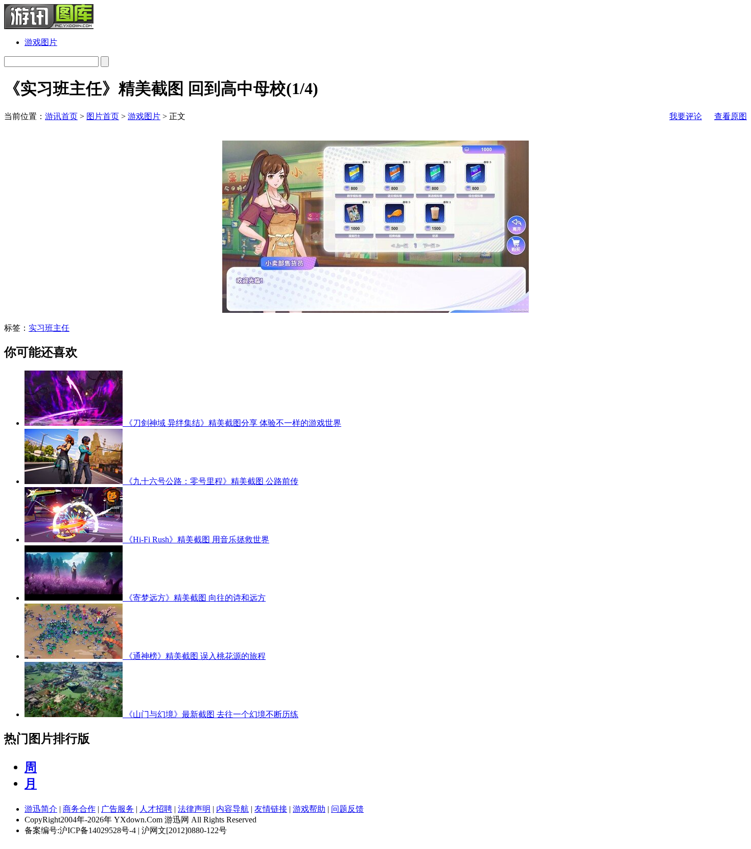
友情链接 (270, 809)
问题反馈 (347, 809)
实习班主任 (49, 328)
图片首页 (102, 116)
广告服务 (117, 809)
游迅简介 (41, 809)
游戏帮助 (309, 809)
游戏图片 (41, 42)
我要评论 (685, 116)
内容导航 (232, 809)
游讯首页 (61, 116)
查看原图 (730, 116)
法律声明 (194, 809)
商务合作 (79, 809)
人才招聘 (155, 809)
